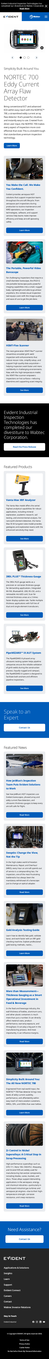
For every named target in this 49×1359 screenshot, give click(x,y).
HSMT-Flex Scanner (17, 345)
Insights (8, 1273)
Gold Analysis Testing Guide (22, 930)
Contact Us (24, 727)
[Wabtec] (34, 16)
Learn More (12, 145)
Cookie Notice (24, 1347)
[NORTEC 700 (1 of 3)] (20, 57)
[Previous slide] (12, 57)
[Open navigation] (46, 17)
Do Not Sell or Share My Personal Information (25, 1351)
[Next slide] (36, 57)
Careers (8, 1295)
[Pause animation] (42, 47)
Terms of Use (24, 1340)
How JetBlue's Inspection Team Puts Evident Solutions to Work (23, 784)
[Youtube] (44, 1322)
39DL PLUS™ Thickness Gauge (23, 576)
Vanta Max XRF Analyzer (21, 500)
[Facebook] (33, 1322)
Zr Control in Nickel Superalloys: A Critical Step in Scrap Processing (23, 1154)
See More (24, 390)
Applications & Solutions (16, 1267)
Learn (7, 1279)
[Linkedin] (40, 1322)
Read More (24, 8)
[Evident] (11, 16)
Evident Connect (12, 1290)
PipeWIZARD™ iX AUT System (23, 652)
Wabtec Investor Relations (17, 1307)
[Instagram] (37, 1322)
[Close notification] (46, 6)
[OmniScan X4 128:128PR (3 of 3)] (28, 57)
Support (8, 1284)
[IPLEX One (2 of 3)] (24, 57)
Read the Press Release (24, 446)
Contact (8, 1301)
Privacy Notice (24, 1344)
